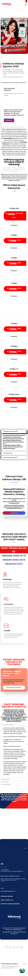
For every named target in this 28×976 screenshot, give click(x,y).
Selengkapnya (9, 120)
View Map (2, 881)
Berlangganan (14, 225)
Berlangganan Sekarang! (14, 687)
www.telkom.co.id (4, 867)
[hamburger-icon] (25, 848)
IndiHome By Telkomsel (12, 963)
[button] (26, 1)
